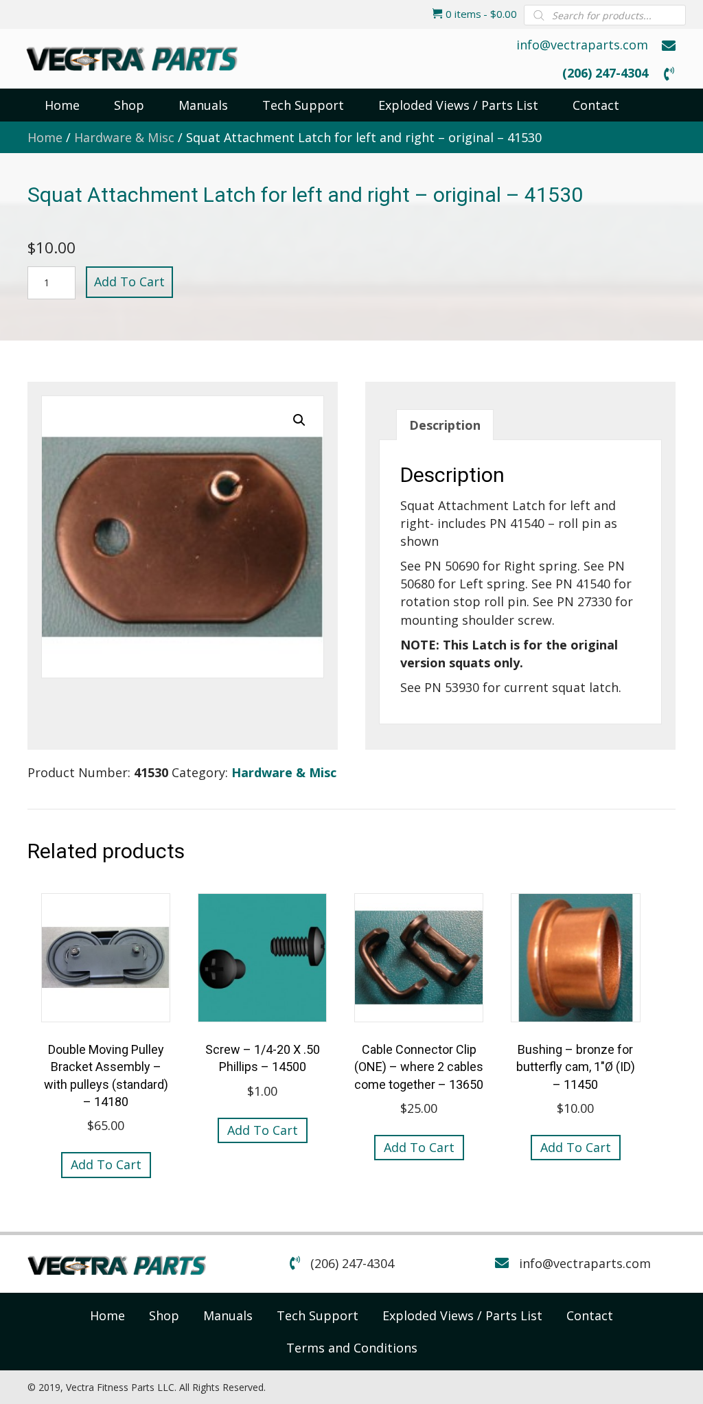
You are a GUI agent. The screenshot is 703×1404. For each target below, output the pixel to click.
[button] (299, 420)
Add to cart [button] (106, 1164)
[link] (107, 1315)
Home (44, 137)
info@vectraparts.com (582, 44)
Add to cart (129, 281)
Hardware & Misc (124, 137)
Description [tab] (445, 425)
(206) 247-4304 (605, 73)
